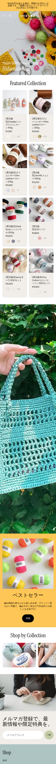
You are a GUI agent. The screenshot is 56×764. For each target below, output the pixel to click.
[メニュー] (3, 15)
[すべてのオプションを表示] (18, 136)
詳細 (28, 618)
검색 (4, 760)
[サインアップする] (49, 735)
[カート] (52, 15)
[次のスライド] (50, 655)
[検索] (10, 15)
